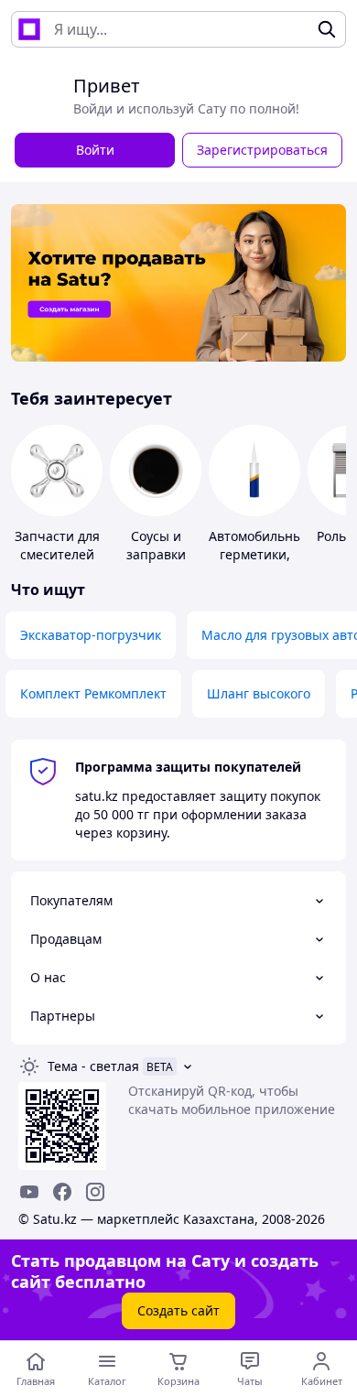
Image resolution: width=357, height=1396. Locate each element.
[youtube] (29, 1192)
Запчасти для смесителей (57, 545)
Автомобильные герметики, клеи (259, 554)
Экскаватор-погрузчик (90, 635)
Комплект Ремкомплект (93, 693)
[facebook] (62, 1192)
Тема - (93, 1066)
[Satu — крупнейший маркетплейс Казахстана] (29, 29)
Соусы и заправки (156, 545)
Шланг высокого (258, 693)
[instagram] (95, 1192)
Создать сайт (178, 1310)
